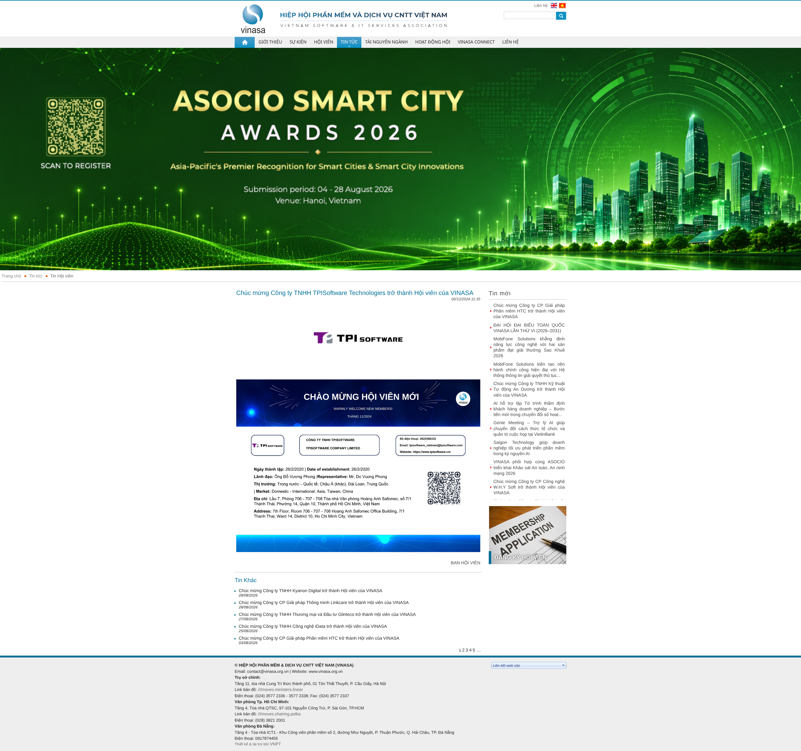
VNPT (275, 744)
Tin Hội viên (61, 275)
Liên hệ (541, 5)
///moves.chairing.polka (279, 714)
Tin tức (36, 275)
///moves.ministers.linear (280, 689)
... (479, 649)
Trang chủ (11, 275)
